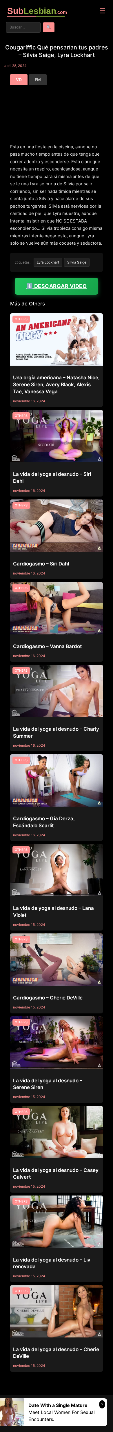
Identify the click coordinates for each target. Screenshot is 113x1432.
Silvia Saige (76, 262)
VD (19, 79)
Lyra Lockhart (48, 262)
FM (38, 79)
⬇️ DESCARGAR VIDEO (56, 286)
